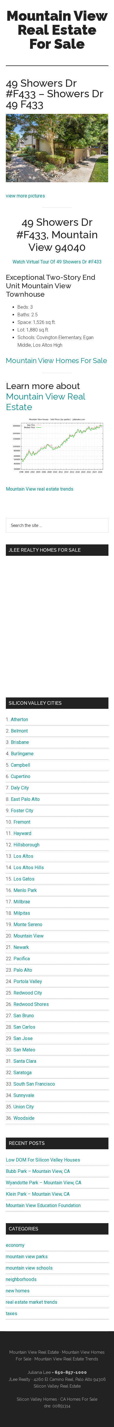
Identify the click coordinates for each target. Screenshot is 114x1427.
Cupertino (20, 776)
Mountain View (28, 936)
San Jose (23, 1038)
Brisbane (20, 742)
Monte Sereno (27, 924)
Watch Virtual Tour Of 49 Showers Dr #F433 (57, 262)
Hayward (22, 833)
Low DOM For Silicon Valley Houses (43, 1160)
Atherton (19, 719)
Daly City (20, 788)
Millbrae (21, 902)
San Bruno (23, 1015)
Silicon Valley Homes (37, 1399)
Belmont (19, 731)
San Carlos (24, 1027)
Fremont (21, 822)
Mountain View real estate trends (39, 489)
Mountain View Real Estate (34, 1352)
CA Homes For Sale (78, 1399)
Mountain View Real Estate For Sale (57, 30)
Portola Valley (27, 981)
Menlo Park (25, 890)
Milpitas (21, 913)
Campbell (20, 765)
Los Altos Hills (28, 867)
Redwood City (27, 993)
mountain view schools (29, 1268)
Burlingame (22, 753)
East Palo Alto (25, 799)
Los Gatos (23, 879)
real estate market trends (31, 1302)
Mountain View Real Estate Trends (66, 1359)
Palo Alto (22, 970)
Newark (21, 947)
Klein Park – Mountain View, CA (38, 1194)
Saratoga (22, 1072)
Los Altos (23, 856)
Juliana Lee (39, 1372)
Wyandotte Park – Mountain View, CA (43, 1182)
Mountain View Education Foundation (43, 1205)
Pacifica (21, 958)
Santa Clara (24, 1061)
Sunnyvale (23, 1095)
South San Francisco (34, 1084)
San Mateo (24, 1050)
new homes (18, 1291)
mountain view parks (27, 1256)
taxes (11, 1313)
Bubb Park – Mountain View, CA (38, 1171)
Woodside (23, 1118)
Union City (23, 1107)
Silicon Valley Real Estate (57, 1386)
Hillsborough (26, 845)
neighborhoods (21, 1279)
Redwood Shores (31, 1004)
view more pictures (25, 196)
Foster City (22, 810)
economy (15, 1245)
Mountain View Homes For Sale (56, 360)
